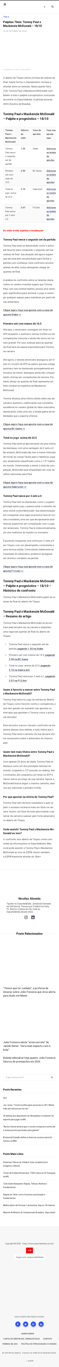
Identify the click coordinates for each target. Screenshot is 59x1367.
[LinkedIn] (41, 1324)
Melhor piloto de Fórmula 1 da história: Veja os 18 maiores (29, 1205)
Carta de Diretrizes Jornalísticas (21, 1339)
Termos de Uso (10, 1344)
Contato (47, 1339)
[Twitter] (25, 1324)
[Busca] (51, 7)
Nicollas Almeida (29, 898)
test (5, 1098)
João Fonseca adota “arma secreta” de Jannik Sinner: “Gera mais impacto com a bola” (26, 1046)
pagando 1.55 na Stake (30, 648)
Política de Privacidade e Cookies (39, 1344)
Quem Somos (27, 1334)
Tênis (6, 17)
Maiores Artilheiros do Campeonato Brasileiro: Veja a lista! (29, 1212)
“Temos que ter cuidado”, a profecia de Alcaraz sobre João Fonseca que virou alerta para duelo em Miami (29, 992)
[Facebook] (17, 1324)
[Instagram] (33, 1324)
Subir (30, 1361)
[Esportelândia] (21, 6)
